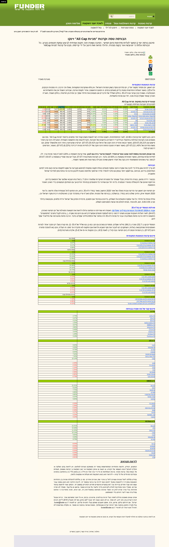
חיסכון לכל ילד (111, 28)
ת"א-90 (152, 320)
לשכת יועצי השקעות (145, 28)
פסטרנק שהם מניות (149, 114)
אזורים (153, 349)
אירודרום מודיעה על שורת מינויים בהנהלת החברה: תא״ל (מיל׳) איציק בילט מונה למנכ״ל (84, 31)
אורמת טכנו (151, 376)
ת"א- (151, 325)
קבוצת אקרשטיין (150, 394)
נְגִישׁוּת (3, 1)
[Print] (150, 58)
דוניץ (153, 345)
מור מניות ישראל (150, 109)
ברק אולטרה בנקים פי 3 (147, 243)
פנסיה (108, 23)
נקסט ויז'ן (152, 365)
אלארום (152, 448)
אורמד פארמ (151, 374)
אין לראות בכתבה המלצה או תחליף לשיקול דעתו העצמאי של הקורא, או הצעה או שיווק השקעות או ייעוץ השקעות (117, 517)
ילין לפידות (134, 111)
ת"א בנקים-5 (151, 336)
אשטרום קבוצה (150, 354)
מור (136, 109)
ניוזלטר (97, 532)
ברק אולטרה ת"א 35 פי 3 (147, 267)
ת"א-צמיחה (151, 334)
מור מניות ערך (150, 120)
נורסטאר (152, 390)
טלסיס (153, 399)
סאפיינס (152, 372)
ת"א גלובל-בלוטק (149, 323)
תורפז (153, 412)
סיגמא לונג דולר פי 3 (148, 281)
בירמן (153, 444)
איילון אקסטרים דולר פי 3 (147, 279)
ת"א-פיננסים (151, 327)
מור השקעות (151, 415)
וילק (154, 428)
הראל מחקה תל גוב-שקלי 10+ (145, 301)
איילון (135, 114)
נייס (154, 370)
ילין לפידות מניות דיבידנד (147, 118)
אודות (91, 532)
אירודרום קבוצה (150, 450)
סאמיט (153, 352)
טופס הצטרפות (127, 28)
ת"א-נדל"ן (152, 329)
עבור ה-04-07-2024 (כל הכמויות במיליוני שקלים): (133, 210)
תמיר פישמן (133, 125)
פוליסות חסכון (73, 23)
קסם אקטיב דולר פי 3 (148, 277)
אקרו (153, 358)
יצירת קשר (84, 532)
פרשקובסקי (151, 347)
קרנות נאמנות (145, 23)
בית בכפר (152, 430)
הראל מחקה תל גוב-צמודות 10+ (145, 299)
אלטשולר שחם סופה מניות (146, 116)
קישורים (72, 532)
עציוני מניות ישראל (149, 270)
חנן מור (152, 385)
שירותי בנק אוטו (150, 408)
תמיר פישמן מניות (149, 125)
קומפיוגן (152, 446)
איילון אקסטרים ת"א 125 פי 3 (146, 245)
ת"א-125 (152, 316)
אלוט (153, 406)
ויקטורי (153, 417)
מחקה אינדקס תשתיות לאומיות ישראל (141, 303)
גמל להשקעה (96, 28)
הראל (135, 129)
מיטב (135, 123)
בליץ (153, 457)
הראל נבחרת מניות (149, 129)
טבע (153, 363)
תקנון (78, 532)
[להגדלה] (96, 484)
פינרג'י (153, 453)
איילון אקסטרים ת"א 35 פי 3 (146, 265)
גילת (153, 367)
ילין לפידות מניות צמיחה (147, 127)
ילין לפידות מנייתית (149, 111)
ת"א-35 (152, 318)
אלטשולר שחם (132, 116)
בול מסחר (152, 455)
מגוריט (153, 392)
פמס (153, 410)
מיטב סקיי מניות (150, 123)
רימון (153, 388)
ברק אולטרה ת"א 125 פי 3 (147, 247)
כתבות (149, 16)
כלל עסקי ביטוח (150, 356)
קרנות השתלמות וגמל (125, 23)
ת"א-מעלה (151, 331)
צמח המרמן (151, 396)
